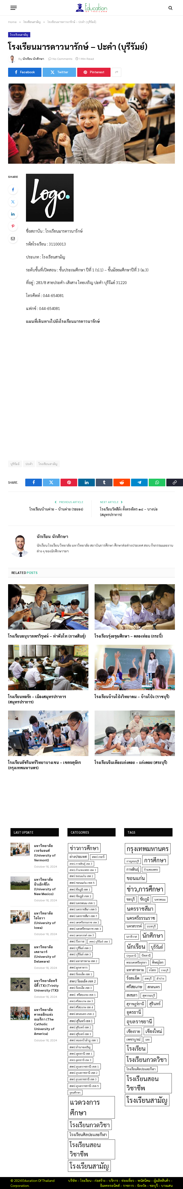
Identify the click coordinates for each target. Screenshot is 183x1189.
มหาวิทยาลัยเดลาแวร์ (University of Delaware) (45, 954)
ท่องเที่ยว (127, 1180)
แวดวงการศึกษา (85, 1107)
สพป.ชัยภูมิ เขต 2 (80, 896)
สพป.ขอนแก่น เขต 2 (81, 876)
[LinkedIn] (13, 214)
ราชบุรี (164, 970)
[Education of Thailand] (91, 8)
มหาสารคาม (135, 969)
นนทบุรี (151, 926)
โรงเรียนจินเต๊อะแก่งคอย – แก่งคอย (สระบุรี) (131, 762)
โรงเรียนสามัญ (19, 34)
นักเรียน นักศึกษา (33, 59)
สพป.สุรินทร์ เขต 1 (81, 1021)
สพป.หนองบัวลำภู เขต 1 (84, 1040)
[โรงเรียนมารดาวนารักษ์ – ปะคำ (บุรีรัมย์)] (91, 124)
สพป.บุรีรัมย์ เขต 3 (80, 954)
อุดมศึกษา (75, 1092)
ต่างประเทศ (78, 856)
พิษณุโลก (157, 962)
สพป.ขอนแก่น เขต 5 (82, 883)
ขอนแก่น (136, 878)
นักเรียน (136, 946)
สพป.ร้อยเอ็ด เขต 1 (81, 974)
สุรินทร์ (155, 1003)
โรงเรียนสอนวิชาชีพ (85, 1149)
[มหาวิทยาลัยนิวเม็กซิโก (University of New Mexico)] (20, 883)
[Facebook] (13, 189)
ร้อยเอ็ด (133, 978)
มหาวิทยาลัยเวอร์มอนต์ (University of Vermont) (45, 852)
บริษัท (72, 1180)
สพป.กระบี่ (98, 857)
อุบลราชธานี (139, 1021)
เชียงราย (133, 1031)
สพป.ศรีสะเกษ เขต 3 (81, 1001)
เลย (147, 1039)
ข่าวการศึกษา (84, 847)
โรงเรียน (136, 1048)
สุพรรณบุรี (148, 995)
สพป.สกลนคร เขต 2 (82, 1014)
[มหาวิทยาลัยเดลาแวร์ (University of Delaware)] (20, 950)
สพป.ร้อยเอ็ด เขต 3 (81, 988)
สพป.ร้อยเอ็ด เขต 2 (83, 981)
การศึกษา (155, 860)
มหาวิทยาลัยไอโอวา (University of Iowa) (45, 920)
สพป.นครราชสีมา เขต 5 (83, 909)
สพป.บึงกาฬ (77, 941)
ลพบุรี (148, 978)
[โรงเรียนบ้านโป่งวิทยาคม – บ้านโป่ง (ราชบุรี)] (135, 667)
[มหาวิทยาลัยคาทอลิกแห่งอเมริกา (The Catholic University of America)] (20, 1013)
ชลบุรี (131, 899)
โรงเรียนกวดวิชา (90, 1125)
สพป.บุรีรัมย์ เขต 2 (80, 948)
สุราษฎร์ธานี (135, 1003)
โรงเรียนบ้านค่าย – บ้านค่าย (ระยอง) (56, 509)
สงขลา (132, 995)
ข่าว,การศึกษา (145, 889)
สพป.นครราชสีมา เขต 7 (83, 916)
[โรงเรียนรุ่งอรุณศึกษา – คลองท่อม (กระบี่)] (135, 607)
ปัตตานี (146, 955)
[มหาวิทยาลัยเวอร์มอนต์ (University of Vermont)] (20, 849)
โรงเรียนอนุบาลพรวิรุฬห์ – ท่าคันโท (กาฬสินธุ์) (47, 636)
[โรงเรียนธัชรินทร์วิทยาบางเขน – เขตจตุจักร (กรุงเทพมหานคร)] (48, 733)
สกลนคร (153, 986)
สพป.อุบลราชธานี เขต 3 (83, 1079)
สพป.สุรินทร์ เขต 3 (80, 1034)
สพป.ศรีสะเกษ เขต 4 (81, 1007)
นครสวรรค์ (134, 926)
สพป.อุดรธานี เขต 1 (81, 1053)
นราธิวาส (131, 936)
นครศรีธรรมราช (141, 918)
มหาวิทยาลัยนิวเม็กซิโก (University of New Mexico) (45, 886)
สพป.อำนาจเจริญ (80, 1047)
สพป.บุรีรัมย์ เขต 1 (99, 941)
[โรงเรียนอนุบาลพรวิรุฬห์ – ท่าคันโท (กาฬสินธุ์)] (48, 607)
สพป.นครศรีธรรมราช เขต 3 (85, 929)
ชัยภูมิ (144, 899)
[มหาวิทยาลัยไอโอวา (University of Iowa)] (20, 917)
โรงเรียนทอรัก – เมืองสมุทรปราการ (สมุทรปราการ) (37, 699)
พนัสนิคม (143, 1180)
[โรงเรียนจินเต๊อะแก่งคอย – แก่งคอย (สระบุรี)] (135, 733)
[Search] (170, 7)
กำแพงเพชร (151, 869)
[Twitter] (13, 202)
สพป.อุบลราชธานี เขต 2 (83, 1073)
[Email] (13, 238)
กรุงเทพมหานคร (148, 848)
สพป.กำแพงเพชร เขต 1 (83, 870)
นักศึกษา (152, 935)
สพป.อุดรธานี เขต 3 (80, 1060)
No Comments (62, 59)
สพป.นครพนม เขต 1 (82, 903)
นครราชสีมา (140, 908)
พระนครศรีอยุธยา (136, 962)
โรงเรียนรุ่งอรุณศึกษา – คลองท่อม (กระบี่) (129, 636)
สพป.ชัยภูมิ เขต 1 (80, 889)
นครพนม (160, 899)
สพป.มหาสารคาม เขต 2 (83, 961)
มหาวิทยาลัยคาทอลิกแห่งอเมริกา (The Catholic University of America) (44, 1021)
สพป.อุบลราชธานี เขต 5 (84, 1086)
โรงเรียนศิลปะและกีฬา (88, 1134)
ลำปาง (160, 978)
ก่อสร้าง (100, 1180)
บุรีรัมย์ (157, 947)
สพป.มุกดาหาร (78, 967)
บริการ (113, 1180)
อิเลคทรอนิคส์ (110, 1185)
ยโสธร (152, 970)
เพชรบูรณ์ (133, 1039)
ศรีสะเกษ (134, 986)
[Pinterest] (13, 226)
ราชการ (128, 1185)
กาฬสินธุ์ (133, 869)
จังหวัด (141, 1185)
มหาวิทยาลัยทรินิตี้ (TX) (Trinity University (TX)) (46, 985)
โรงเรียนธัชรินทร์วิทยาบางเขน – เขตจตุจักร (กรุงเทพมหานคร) (44, 765)
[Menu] (13, 7)
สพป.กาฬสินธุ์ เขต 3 (81, 863)
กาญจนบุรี (133, 861)
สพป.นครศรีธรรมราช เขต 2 (84, 922)
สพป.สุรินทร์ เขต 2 (80, 1027)
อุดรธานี (134, 1012)
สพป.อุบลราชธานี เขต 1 (84, 1066)
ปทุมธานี (131, 955)
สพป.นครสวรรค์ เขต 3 (82, 935)
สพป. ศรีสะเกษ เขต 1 (83, 995)
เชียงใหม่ (154, 1031)
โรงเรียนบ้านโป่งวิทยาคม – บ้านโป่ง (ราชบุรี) (132, 696)
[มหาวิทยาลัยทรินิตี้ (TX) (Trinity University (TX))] (20, 984)
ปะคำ (29, 464)
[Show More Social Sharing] (116, 72)
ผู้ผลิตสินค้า (162, 1180)
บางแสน (167, 1185)
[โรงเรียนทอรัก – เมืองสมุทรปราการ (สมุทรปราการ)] (48, 667)
